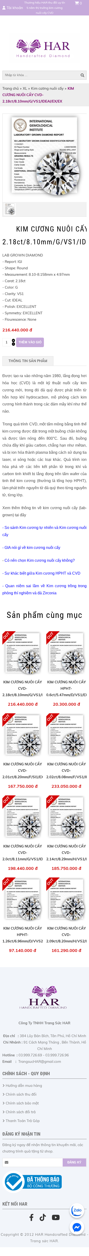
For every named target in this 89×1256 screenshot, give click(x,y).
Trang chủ (10, 88)
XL (25, 88)
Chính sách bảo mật (22, 1103)
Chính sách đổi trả (21, 1112)
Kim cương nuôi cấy (47, 88)
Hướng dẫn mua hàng (24, 1085)
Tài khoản (15, 7)
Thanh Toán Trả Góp (23, 1120)
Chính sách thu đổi (21, 1094)
